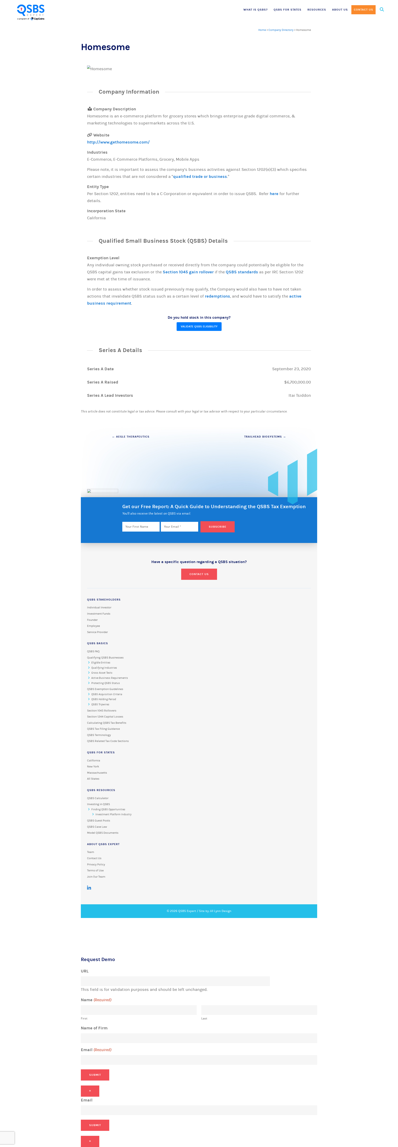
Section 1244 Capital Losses (105, 716)
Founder (92, 620)
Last (204, 1018)
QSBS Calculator (97, 798)
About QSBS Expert (103, 844)
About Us (340, 9)
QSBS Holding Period (103, 699)
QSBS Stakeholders (104, 599)
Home (262, 30)
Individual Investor (99, 607)
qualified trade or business (200, 176)
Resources (316, 9)
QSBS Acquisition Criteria (106, 694)
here (274, 193)
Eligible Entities (100, 662)
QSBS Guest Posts (98, 820)
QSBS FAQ (93, 651)
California (93, 760)
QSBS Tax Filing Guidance (103, 729)
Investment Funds (98, 613)
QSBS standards (242, 272)
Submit (95, 1075)
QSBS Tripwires (100, 704)
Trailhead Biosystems (265, 436)
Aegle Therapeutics (130, 436)
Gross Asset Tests (101, 672)
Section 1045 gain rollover (188, 272)
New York (93, 766)
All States (93, 778)
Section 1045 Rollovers (101, 710)
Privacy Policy (96, 864)
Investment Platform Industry (113, 814)
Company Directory (281, 30)
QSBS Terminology (99, 735)
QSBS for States (287, 9)
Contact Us (363, 9)
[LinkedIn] (89, 888)
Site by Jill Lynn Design (215, 911)
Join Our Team (96, 876)
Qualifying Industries (104, 667)
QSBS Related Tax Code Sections (108, 741)
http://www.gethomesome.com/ (118, 142)
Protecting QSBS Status (105, 683)
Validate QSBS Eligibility (199, 326)
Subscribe (217, 526)
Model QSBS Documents (102, 833)
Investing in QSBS (98, 804)
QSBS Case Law (97, 827)
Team (90, 852)
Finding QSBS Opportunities (108, 809)
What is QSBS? (255, 9)
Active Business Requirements (109, 678)
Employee (93, 626)
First (84, 1018)
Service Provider (97, 632)
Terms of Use (95, 870)
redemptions (217, 296)
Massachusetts (97, 772)
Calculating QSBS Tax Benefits (106, 723)
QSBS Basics (97, 643)
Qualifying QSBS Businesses (105, 657)
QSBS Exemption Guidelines (105, 689)
